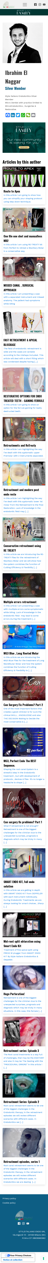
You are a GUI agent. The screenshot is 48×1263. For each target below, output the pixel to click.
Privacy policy (9, 1198)
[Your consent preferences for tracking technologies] (43, 1258)
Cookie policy (9, 1203)
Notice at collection (12, 1259)
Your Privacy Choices (20, 1255)
